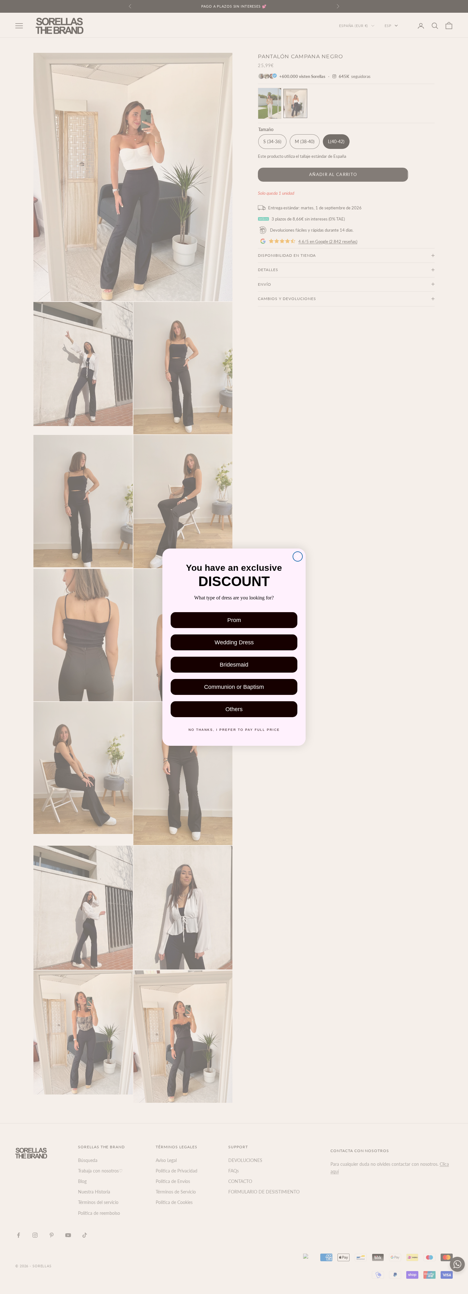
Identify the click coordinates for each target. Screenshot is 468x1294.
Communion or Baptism (234, 688)
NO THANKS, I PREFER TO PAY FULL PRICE (234, 730)
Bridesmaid (234, 665)
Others (234, 710)
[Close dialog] (297, 555)
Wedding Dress (234, 643)
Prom (234, 621)
